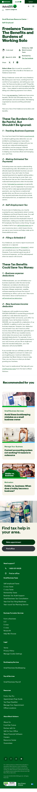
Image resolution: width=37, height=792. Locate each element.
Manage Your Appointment (14, 705)
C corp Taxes (8, 590)
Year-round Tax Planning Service (16, 604)
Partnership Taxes (10, 593)
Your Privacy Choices (22, 784)
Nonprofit (7, 631)
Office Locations (10, 708)
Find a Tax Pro (9, 696)
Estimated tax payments (16, 184)
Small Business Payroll (12, 682)
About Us (7, 722)
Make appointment (13, 542)
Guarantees (8, 743)
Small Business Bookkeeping (14, 668)
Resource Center (10, 740)
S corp (6, 625)
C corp (6, 628)
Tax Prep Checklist (11, 702)
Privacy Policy (9, 651)
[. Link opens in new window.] (11, 784)
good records (29, 136)
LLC (5, 622)
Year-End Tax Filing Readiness (15, 602)
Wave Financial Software (13, 734)
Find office (10, 549)
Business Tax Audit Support (14, 596)
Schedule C (25, 247)
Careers (7, 737)
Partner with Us (9, 728)
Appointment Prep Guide (13, 699)
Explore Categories (11, 9)
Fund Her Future (10, 725)
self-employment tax (24, 225)
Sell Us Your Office (11, 731)
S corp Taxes (8, 587)
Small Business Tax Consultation (16, 598)
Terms (6, 648)
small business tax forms (10, 247)
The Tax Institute (27, 58)
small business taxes (9, 369)
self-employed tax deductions (12, 298)
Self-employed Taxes (11, 583)
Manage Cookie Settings (13, 654)
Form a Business (10, 619)
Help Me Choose (10, 634)
